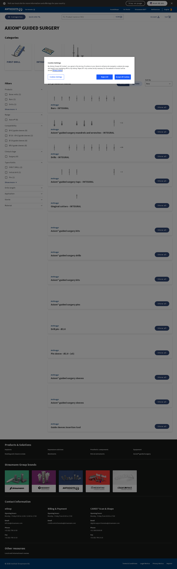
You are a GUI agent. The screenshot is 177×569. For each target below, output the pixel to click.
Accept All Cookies (123, 77)
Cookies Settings (56, 77)
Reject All (104, 77)
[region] (89, 70)
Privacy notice (57, 70)
